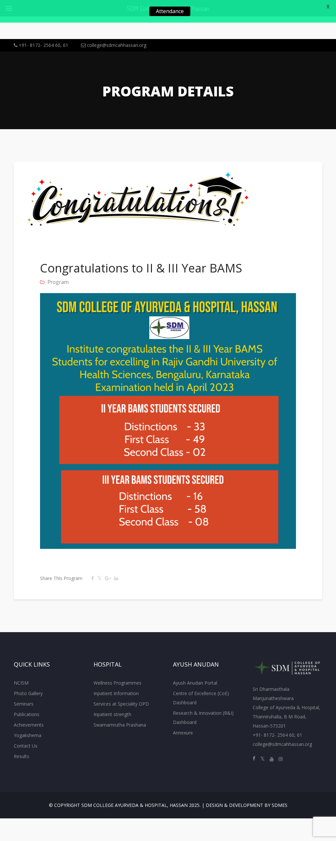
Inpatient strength (112, 714)
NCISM (21, 683)
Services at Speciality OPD (121, 704)
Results (21, 756)
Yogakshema (27, 735)
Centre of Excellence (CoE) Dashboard (201, 698)
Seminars (23, 704)
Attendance (170, 11)
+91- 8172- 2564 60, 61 (42, 45)
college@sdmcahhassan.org (116, 45)
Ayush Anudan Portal (195, 683)
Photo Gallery (28, 693)
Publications (26, 714)
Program (58, 282)
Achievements (29, 725)
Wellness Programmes (117, 683)
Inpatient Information (116, 693)
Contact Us (25, 746)
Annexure (183, 733)
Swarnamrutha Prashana (120, 725)
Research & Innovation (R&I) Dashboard (203, 717)
